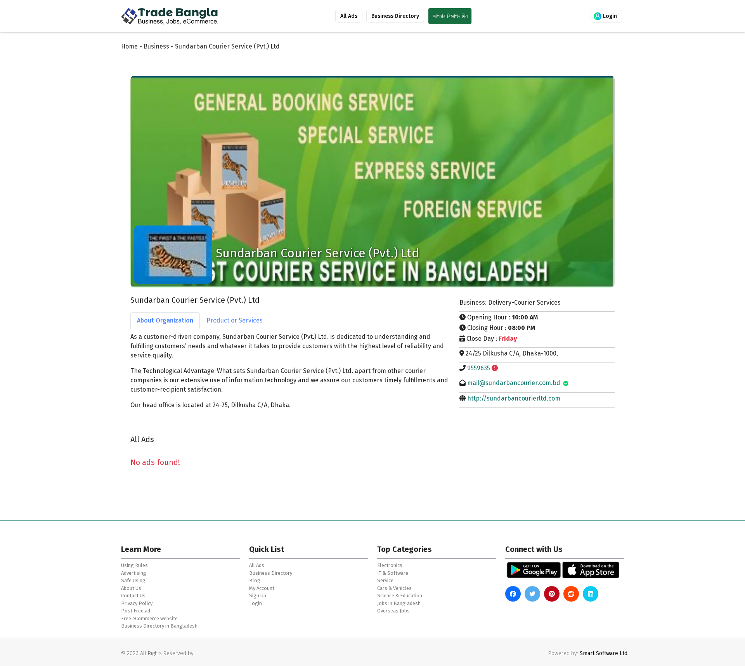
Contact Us (133, 595)
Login (609, 16)
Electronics (389, 565)
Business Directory (395, 16)
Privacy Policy (136, 603)
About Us (131, 588)
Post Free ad (135, 611)
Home (129, 46)
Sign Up (257, 595)
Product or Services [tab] (234, 320)
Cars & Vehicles (394, 588)
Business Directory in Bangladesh (159, 626)
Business (156, 46)
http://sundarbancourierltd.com (513, 398)
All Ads (348, 16)
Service (385, 580)
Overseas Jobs (393, 611)
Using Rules (134, 565)
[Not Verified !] (495, 368)
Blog (254, 580)
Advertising (133, 573)
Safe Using (133, 580)
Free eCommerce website (149, 618)
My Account (261, 588)
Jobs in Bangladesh (399, 603)
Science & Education (399, 595)
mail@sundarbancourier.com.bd (513, 383)
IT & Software (392, 573)
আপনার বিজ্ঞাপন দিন (450, 16)
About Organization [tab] (165, 320)
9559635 (478, 368)
